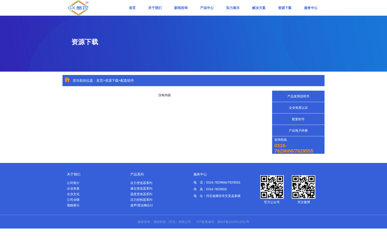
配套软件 (127, 80)
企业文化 (73, 194)
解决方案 (259, 8)
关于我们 (155, 8)
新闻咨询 (181, 8)
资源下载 (285, 8)
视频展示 (73, 205)
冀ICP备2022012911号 (233, 222)
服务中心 (311, 8)
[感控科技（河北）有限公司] (91, 7)
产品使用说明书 (298, 96)
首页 (132, 8)
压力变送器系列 (141, 183)
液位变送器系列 (141, 188)
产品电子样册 (298, 130)
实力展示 (233, 8)
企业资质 (73, 188)
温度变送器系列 (141, 194)
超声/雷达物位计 (141, 205)
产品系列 (137, 174)
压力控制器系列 (141, 199)
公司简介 (73, 183)
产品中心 (207, 8)
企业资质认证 (298, 107)
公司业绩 (73, 199)
